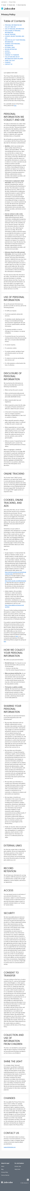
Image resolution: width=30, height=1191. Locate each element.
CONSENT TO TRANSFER (12, 55)
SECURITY (8, 53)
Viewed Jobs (12, 5)
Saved (4, 5)
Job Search (4, 2)
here (15, 105)
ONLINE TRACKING (10, 34)
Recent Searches (22, 5)
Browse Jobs (18, 1166)
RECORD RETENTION (11, 49)
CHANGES (8, 62)
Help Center (17, 1169)
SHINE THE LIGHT (10, 60)
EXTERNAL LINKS (10, 47)
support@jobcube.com (10, 1147)
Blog (2, 1169)
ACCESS (7, 51)
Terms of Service (5, 1175)
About (2, 1166)
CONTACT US (8, 64)
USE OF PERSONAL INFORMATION (14, 29)
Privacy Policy (4, 1172)
